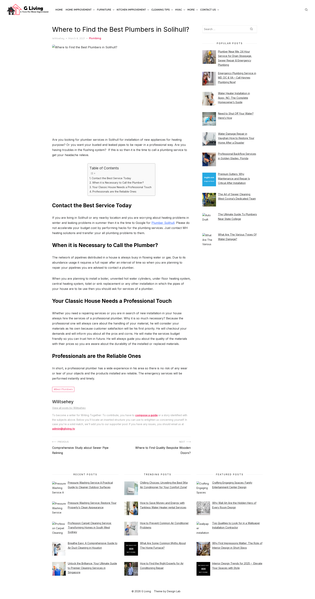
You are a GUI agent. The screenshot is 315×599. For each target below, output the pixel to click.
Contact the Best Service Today (111, 178)
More (191, 9)
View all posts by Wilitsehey (69, 407)
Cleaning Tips (160, 9)
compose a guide (146, 415)
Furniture (104, 9)
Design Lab (173, 591)
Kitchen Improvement (131, 9)
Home (59, 9)
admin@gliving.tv (63, 428)
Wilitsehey (58, 38)
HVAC (178, 9)
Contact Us (208, 9)
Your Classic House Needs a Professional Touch (121, 187)
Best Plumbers (64, 389)
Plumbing (95, 38)
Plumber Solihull (162, 223)
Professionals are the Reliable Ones (114, 191)
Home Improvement (79, 9)
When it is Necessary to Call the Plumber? (118, 182)
